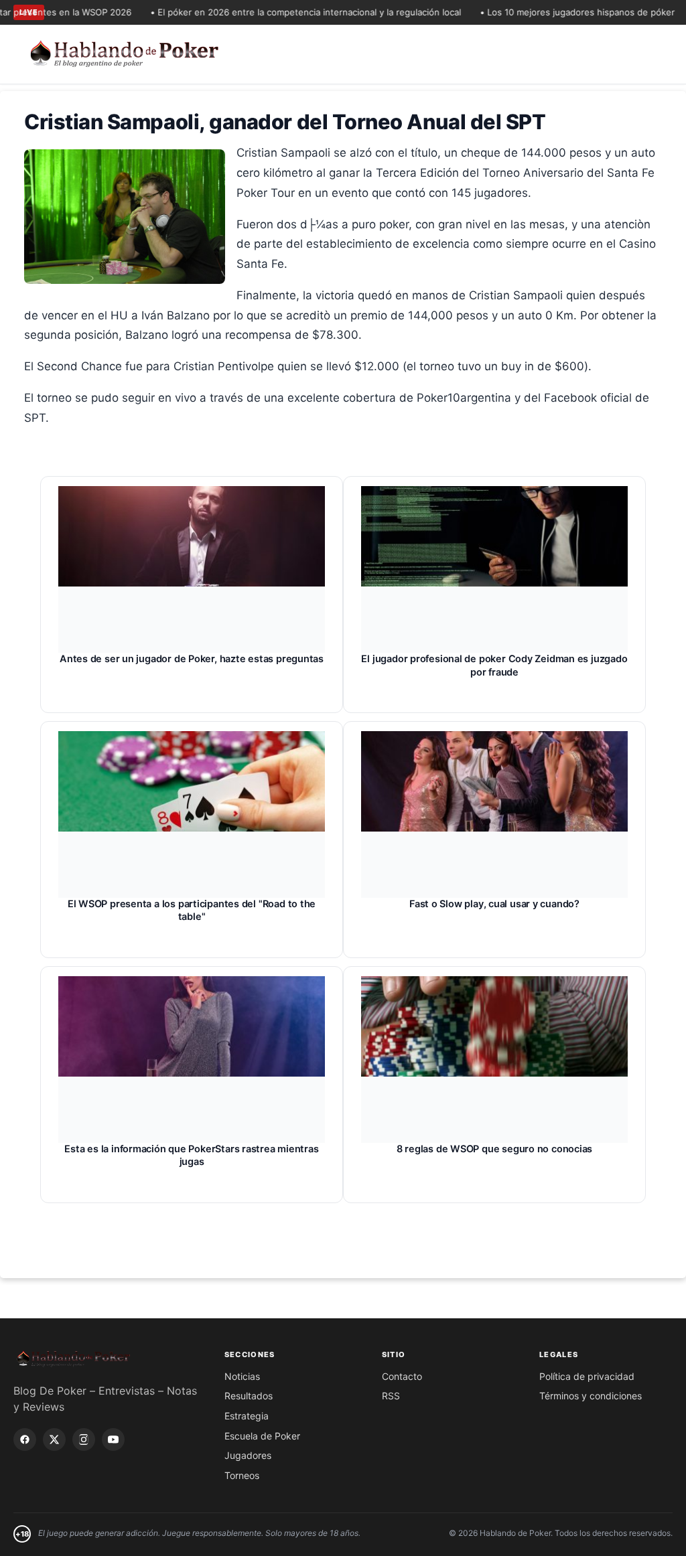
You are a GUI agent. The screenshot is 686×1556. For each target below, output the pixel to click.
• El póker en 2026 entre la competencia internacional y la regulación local (286, 12)
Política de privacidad (586, 1376)
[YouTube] (113, 1439)
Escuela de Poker (262, 1436)
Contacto (402, 1376)
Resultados (248, 1395)
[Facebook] (24, 1439)
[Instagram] (83, 1439)
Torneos (241, 1475)
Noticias (242, 1376)
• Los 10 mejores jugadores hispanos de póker (557, 12)
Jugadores (247, 1455)
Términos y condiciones (590, 1395)
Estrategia (246, 1415)
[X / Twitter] (54, 1439)
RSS (391, 1395)
